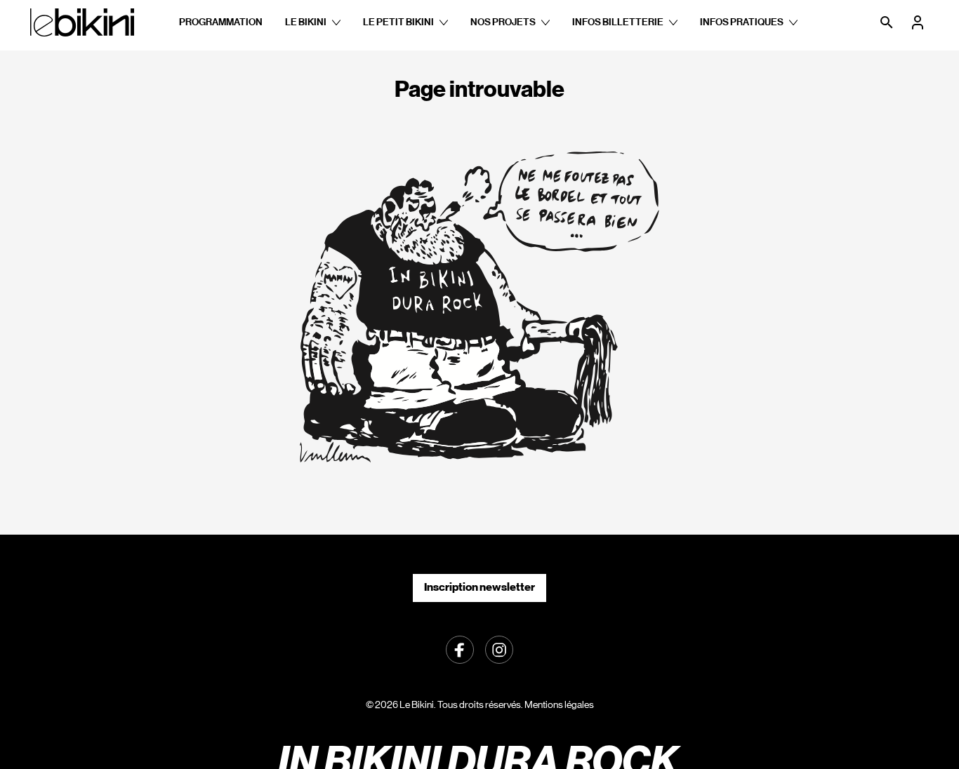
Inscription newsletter (479, 587)
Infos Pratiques (741, 22)
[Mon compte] (919, 22)
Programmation (221, 22)
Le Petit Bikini (398, 22)
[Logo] (82, 22)
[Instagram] (499, 648)
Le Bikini (305, 22)
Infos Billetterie (617, 22)
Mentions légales (559, 704)
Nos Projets (503, 22)
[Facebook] (460, 648)
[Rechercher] (888, 22)
